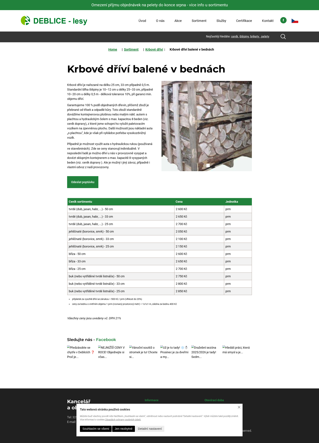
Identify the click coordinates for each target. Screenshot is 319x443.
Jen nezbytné (123, 428)
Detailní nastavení (150, 428)
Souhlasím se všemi (95, 428)
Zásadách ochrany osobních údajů (123, 419)
